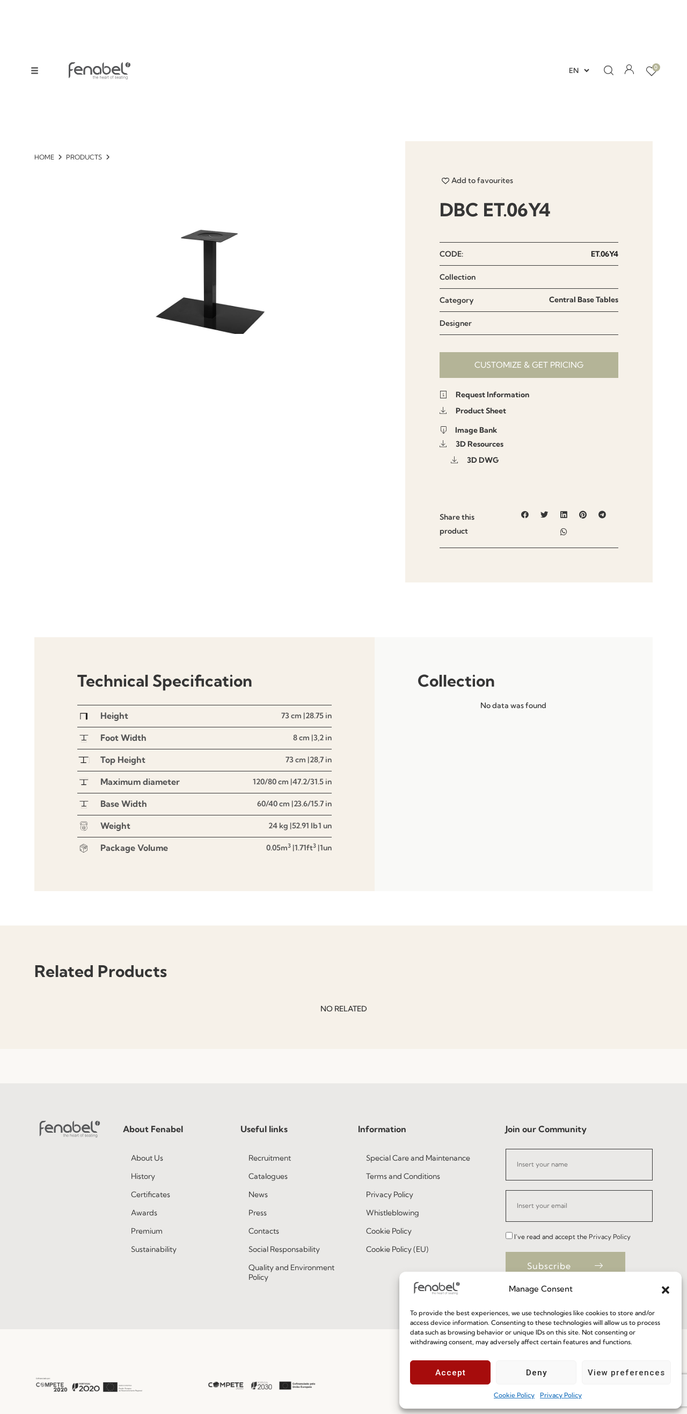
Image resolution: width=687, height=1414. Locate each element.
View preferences (626, 1372)
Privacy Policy (561, 1395)
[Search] (605, 71)
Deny (536, 1372)
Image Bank (475, 430)
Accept (450, 1372)
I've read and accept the (572, 1237)
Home (44, 157)
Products (84, 157)
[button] (665, 1289)
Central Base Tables (583, 299)
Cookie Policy (514, 1395)
